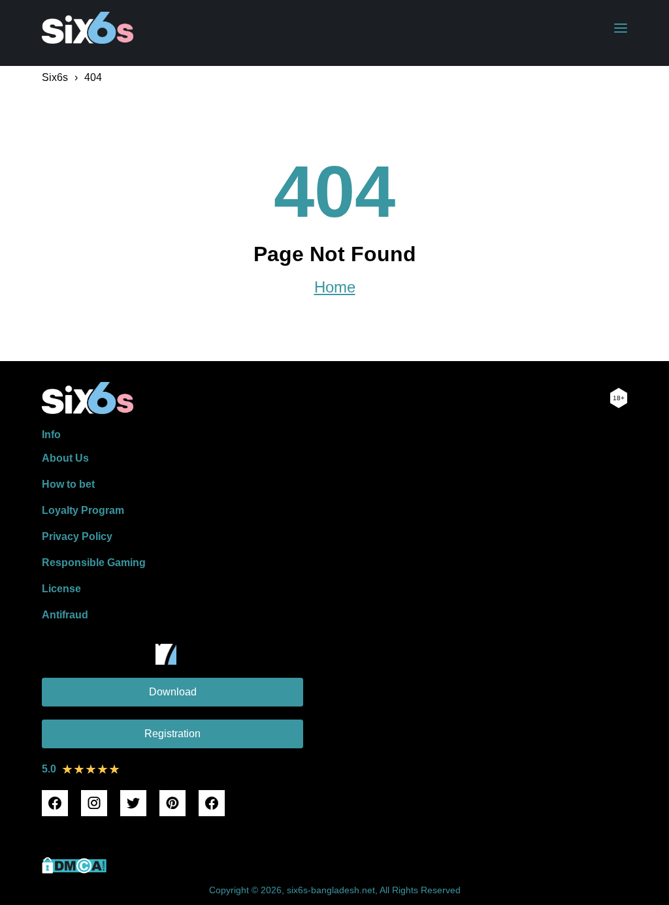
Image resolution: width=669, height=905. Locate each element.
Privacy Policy (77, 536)
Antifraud (65, 614)
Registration (172, 733)
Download (173, 691)
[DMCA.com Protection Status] (74, 870)
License (61, 588)
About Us (65, 458)
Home (334, 287)
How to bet (68, 484)
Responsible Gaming (94, 562)
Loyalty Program (83, 510)
